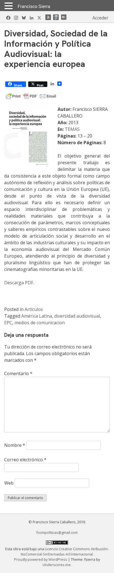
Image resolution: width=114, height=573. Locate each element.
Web (9, 483)
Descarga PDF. (19, 283)
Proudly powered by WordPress (41, 559)
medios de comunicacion (39, 323)
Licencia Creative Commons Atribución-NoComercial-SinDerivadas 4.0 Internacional (65, 551)
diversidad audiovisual (77, 316)
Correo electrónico (25, 460)
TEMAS (72, 129)
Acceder (100, 18)
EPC (8, 323)
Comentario (18, 373)
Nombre (14, 445)
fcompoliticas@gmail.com (57, 532)
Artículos (34, 309)
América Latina (36, 316)
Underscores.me (57, 564)
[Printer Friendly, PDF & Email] (31, 95)
